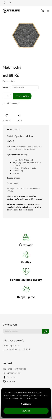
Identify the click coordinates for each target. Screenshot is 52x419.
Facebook (11, 377)
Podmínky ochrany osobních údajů (16, 349)
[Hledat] (5, 3)
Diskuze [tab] (17, 129)
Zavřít (19, 112)
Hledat (45, 331)
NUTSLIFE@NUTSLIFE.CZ (16, 369)
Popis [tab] (9, 129)
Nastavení (26, 403)
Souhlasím (26, 410)
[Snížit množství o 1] (10, 97)
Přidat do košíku (22, 96)
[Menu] (48, 10)
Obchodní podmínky (11, 345)
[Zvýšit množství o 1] (10, 94)
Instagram (11, 381)
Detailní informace (10, 103)
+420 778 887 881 (14, 373)
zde (35, 398)
